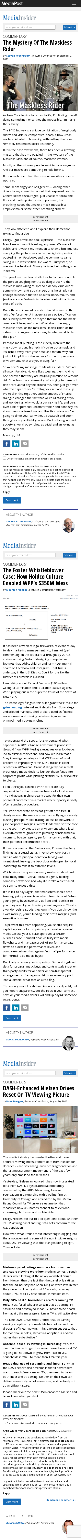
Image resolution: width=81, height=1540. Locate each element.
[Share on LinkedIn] (15, 443)
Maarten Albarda (17, 590)
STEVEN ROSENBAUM (18, 521)
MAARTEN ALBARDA (17, 1039)
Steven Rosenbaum (18, 55)
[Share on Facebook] (6, 443)
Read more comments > (61, 1500)
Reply (6, 492)
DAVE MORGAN (15, 1523)
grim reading (12, 707)
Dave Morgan (14, 1101)
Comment (12, 500)
